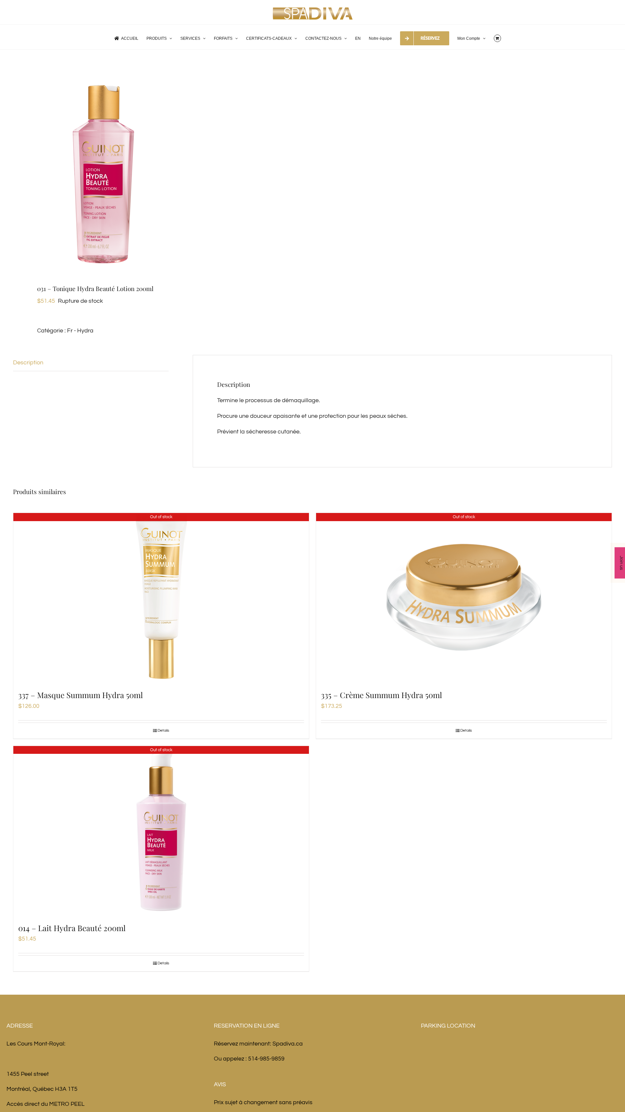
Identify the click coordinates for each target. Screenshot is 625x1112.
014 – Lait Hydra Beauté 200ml (72, 928)
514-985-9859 (266, 1059)
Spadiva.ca (287, 1044)
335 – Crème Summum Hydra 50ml (381, 695)
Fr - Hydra (80, 331)
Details (163, 730)
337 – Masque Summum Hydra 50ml (80, 695)
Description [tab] (28, 362)
